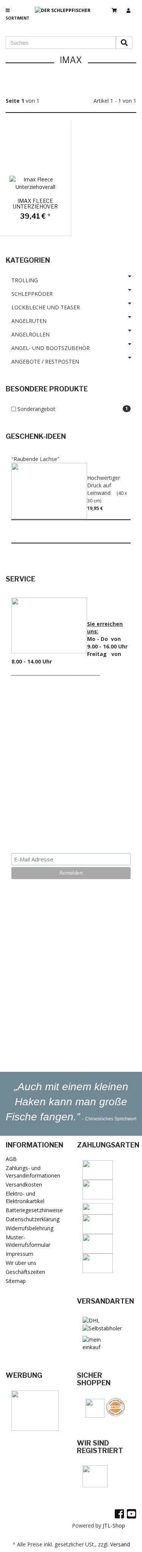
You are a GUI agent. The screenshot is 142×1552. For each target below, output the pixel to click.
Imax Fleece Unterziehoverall (41, 204)
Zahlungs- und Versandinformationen (33, 1171)
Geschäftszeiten (25, 1271)
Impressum (19, 1253)
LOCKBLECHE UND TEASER (45, 307)
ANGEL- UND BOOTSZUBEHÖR (50, 347)
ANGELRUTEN (29, 320)
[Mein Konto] (131, 7)
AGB (11, 1158)
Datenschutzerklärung (32, 1219)
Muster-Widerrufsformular (28, 1241)
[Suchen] (124, 42)
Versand (120, 1544)
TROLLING (24, 280)
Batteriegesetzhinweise (34, 1210)
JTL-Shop (114, 1525)
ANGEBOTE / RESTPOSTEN (45, 361)
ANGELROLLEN (30, 334)
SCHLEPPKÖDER (32, 293)
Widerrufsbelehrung (29, 1228)
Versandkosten (24, 1184)
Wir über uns (21, 1262)
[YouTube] (131, 1513)
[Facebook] (119, 1513)
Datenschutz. (71, 830)
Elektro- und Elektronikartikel (25, 1197)
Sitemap (16, 1280)
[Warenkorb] (117, 7)
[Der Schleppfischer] (65, 16)
